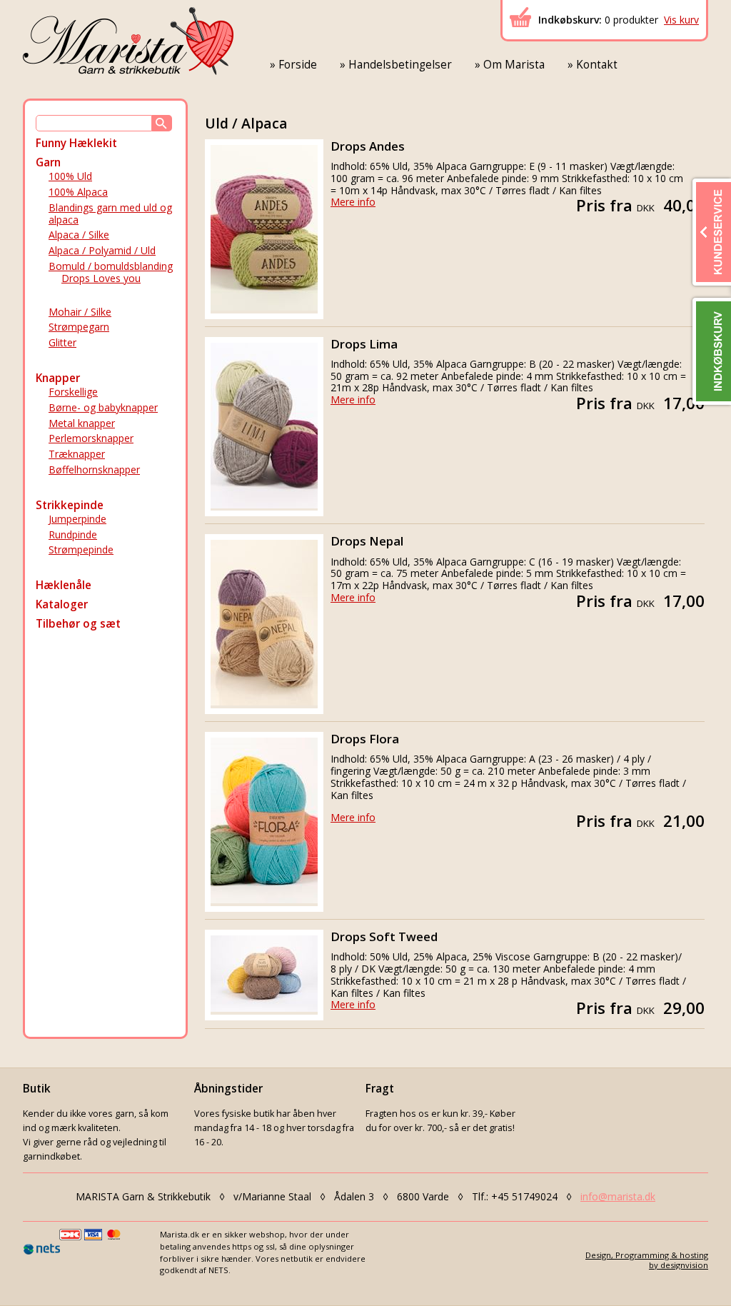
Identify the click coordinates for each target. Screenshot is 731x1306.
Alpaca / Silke (79, 234)
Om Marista (514, 64)
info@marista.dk (617, 1196)
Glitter (62, 342)
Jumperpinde (77, 519)
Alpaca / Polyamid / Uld (102, 250)
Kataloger (62, 604)
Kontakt (596, 64)
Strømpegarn (79, 326)
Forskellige (73, 391)
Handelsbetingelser (400, 64)
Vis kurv (681, 19)
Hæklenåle (63, 585)
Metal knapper (82, 423)
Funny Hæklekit (76, 143)
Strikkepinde (70, 505)
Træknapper (77, 454)
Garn (48, 162)
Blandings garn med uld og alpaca (110, 213)
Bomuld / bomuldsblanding (111, 266)
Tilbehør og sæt (78, 623)
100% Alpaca (78, 192)
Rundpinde (73, 534)
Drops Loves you (101, 278)
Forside (297, 64)
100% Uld (70, 176)
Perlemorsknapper (91, 438)
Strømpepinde (81, 549)
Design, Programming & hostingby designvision (646, 1260)
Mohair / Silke (80, 311)
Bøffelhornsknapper (94, 469)
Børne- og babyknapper (103, 407)
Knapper (58, 378)
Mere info (353, 202)
